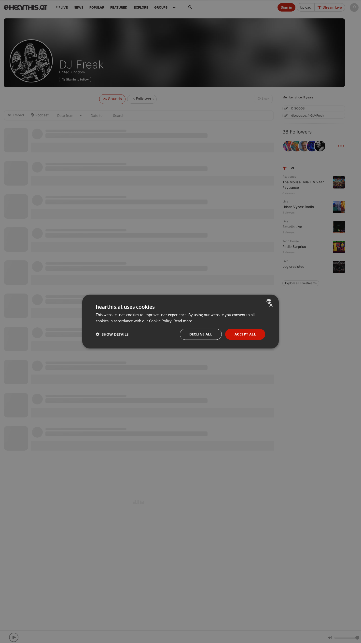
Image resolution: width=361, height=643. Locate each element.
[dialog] (180, 321)
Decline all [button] (200, 334)
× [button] (271, 305)
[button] (112, 334)
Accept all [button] (245, 334)
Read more (183, 320)
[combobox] (269, 301)
